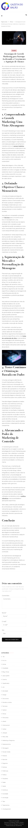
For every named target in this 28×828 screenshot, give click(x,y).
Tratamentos (5, 805)
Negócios (5, 763)
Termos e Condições (9, 822)
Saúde (4, 786)
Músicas (4, 755)
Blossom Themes (19, 824)
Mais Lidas (5, 736)
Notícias (4, 767)
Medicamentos (6, 744)
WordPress (19, 825)
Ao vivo (4, 660)
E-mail (4, 621)
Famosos (4, 706)
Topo (3, 801)
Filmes (14, 50)
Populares (5, 778)
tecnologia (5, 797)
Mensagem (5, 748)
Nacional (4, 759)
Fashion (4, 710)
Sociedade (5, 793)
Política (4, 774)
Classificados (5, 683)
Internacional (5, 725)
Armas (4, 664)
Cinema (4, 679)
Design (4, 694)
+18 (3, 656)
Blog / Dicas (5, 672)
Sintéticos (5, 790)
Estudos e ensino (7, 702)
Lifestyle (4, 733)
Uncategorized (6, 809)
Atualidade (5, 668)
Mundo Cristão (6, 752)
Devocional (5, 698)
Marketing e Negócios (8, 740)
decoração (5, 691)
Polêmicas (5, 771)
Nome (4, 613)
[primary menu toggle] (2, 16)
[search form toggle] (26, 15)
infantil (4, 721)
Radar (4, 782)
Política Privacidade (14, 821)
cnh (3, 687)
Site (3, 630)
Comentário (5, 595)
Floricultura (5, 717)
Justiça (4, 729)
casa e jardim (5, 675)
